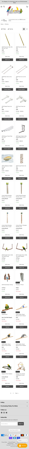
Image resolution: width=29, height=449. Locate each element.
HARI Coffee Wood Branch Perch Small (6, 344)
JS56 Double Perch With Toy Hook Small (7, 255)
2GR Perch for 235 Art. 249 (21, 47)
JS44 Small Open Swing (7, 284)
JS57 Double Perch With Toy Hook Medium (21, 255)
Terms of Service (18, 443)
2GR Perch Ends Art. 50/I (20, 107)
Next (16, 393)
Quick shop (7, 56)
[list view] (26, 29)
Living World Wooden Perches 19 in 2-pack (7, 226)
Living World (5, 198)
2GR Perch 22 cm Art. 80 (21, 77)
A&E (17, 377)
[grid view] (23, 29)
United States (13, 430)
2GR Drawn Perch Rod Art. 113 (7, 136)
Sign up (21, 423)
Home (2, 24)
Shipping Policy (10, 443)
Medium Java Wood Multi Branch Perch (20, 374)
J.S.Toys (3, 258)
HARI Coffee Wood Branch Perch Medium (21, 344)
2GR (3, 50)
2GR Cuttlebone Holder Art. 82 (7, 166)
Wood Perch (4, 314)
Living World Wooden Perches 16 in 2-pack (21, 196)
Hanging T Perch (20, 284)
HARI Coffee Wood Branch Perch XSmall (21, 315)
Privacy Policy (4, 442)
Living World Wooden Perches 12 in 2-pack (7, 196)
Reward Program (12, 442)
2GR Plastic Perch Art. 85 (7, 107)
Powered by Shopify (14, 446)
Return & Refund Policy (21, 442)
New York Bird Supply (7, 317)
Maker (17, 287)
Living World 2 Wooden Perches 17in (21, 226)
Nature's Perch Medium (7, 373)
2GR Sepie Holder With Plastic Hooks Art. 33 (21, 136)
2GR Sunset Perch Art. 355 (21, 166)
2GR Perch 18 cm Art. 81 (7, 77)
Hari (17, 317)
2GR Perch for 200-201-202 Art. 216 (7, 47)
